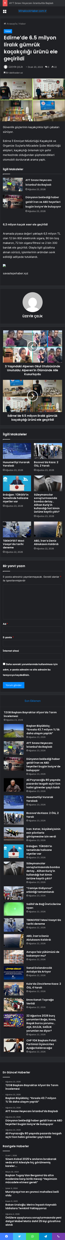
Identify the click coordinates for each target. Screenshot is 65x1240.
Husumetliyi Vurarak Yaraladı (16, 463)
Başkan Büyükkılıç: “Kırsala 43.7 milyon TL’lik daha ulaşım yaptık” (43, 729)
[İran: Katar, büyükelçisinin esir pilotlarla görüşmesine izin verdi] (14, 834)
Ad (5, 623)
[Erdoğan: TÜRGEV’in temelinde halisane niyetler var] (17, 483)
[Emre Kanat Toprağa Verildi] (14, 1004)
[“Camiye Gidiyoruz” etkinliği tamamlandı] (14, 893)
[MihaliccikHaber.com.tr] (32, 11)
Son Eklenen (33, 701)
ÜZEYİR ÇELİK (15, 67)
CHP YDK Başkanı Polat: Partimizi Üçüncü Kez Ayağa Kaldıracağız (41, 1044)
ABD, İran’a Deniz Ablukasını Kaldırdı (46, 542)
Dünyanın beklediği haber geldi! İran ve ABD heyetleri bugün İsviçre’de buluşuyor (43, 201)
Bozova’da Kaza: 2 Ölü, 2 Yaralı (46, 463)
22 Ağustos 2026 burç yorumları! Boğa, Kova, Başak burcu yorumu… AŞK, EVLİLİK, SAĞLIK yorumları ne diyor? (41, 1023)
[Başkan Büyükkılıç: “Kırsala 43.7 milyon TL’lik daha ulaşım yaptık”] (14, 730)
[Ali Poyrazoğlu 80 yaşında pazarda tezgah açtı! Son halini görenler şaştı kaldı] (14, 785)
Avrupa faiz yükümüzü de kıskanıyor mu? (42, 953)
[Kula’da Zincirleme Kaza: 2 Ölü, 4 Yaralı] (14, 988)
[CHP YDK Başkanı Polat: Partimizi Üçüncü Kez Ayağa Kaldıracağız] (14, 1045)
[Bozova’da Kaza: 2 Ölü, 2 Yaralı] (48, 451)
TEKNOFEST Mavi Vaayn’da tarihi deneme (13, 544)
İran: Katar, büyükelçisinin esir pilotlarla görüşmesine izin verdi (43, 832)
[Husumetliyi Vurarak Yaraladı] (17, 451)
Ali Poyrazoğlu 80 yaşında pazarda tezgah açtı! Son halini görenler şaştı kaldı (43, 783)
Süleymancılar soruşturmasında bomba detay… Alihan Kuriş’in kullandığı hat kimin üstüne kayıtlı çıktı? (47, 503)
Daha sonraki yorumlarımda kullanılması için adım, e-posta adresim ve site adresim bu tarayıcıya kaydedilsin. (30, 669)
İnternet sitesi (11, 650)
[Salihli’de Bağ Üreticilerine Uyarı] (14, 909)
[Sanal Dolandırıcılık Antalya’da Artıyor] (14, 972)
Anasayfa (11, 23)
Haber (22, 23)
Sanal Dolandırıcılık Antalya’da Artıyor (39, 969)
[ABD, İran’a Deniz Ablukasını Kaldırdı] (48, 529)
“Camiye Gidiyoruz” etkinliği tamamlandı (40, 890)
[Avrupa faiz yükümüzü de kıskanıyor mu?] (14, 957)
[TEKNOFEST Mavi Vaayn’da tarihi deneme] (17, 529)
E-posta (8, 637)
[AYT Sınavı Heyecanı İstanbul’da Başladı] (13, 184)
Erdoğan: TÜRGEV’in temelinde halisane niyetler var (16, 498)
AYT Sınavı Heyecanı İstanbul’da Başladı (31, 3)
